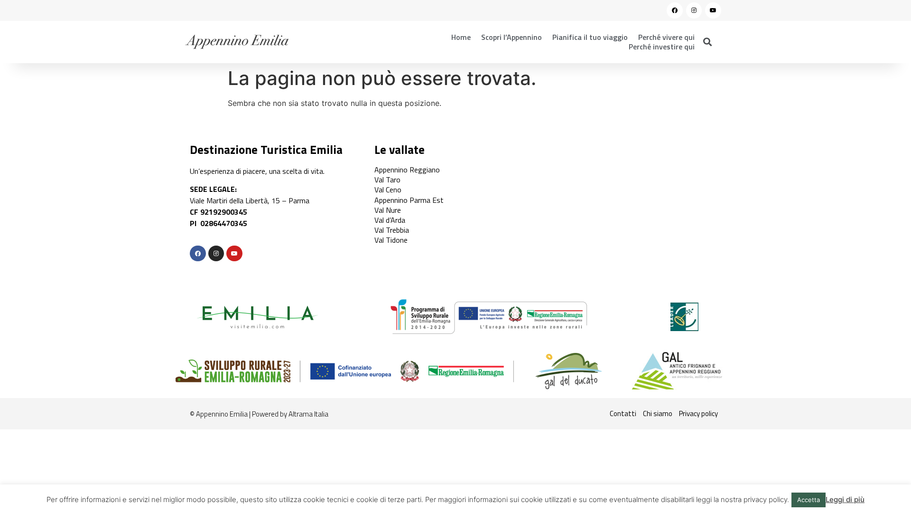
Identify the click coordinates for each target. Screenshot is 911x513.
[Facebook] (675, 10)
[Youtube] (713, 10)
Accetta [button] (808, 500)
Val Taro (387, 179)
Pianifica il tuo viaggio (590, 37)
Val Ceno (387, 189)
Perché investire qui (662, 46)
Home (461, 37)
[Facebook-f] (198, 254)
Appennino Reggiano (407, 169)
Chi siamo (657, 413)
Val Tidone (391, 240)
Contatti (623, 413)
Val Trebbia (391, 230)
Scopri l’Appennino (511, 37)
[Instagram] (694, 10)
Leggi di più (845, 499)
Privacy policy (698, 413)
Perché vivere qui (666, 37)
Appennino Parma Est (409, 200)
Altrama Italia (308, 413)
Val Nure (387, 210)
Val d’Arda (389, 220)
